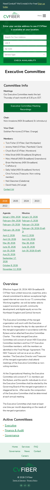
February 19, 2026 (11, 224)
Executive (10, 425)
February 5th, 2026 (12, 220)
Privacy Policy (32, 480)
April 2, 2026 (9, 235)
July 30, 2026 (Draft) (31, 250)
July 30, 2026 (9, 250)
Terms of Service (19, 480)
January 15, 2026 (30, 217)
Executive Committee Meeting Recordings (25, 107)
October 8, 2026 (10, 265)
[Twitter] (25, 485)
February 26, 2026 (11, 230)
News (27, 451)
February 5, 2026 (30, 220)
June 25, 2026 (9, 247)
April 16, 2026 (9, 239)
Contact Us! (9, 189)
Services (26, 446)
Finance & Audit (14, 430)
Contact (37, 451)
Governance (12, 435)
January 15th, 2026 (12, 217)
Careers (25, 456)
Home (15, 446)
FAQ (36, 446)
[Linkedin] (28, 485)
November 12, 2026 (12, 269)
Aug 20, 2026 (9, 254)
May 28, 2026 (9, 243)
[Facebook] (21, 485)
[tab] (5, 201)
